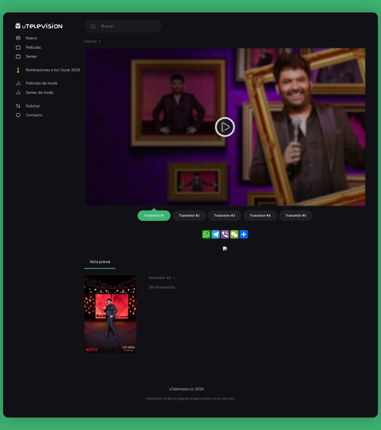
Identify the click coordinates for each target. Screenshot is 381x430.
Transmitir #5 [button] (295, 215)
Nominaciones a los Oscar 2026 (53, 70)
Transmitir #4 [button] (260, 215)
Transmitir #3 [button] (224, 215)
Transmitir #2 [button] (189, 215)
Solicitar (33, 106)
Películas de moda (41, 83)
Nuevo (31, 38)
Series (31, 56)
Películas (33, 47)
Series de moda (39, 92)
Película (90, 41)
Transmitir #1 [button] (154, 215)
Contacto (34, 115)
